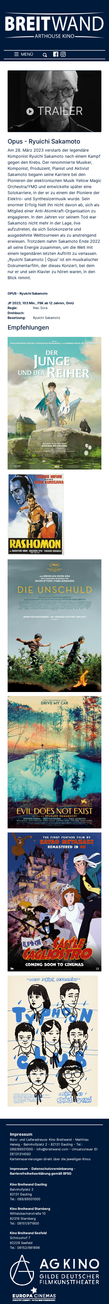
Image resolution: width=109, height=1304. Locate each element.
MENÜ (26, 54)
